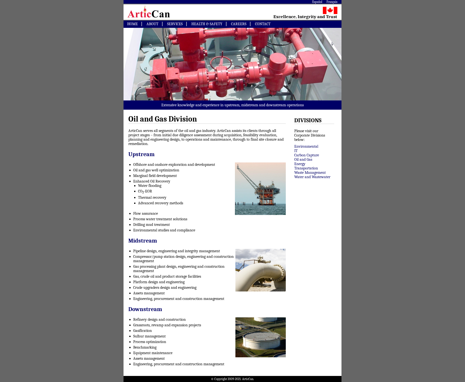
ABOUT (152, 24)
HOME (132, 24)
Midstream (142, 240)
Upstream (141, 154)
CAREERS (238, 24)
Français (331, 2)
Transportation (306, 168)
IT (296, 151)
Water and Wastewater (312, 177)
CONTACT (263, 24)
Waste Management (310, 172)
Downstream (145, 309)
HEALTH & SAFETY (206, 24)
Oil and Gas (303, 159)
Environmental (306, 146)
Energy (299, 164)
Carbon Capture (306, 155)
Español (317, 2)
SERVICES (175, 24)
